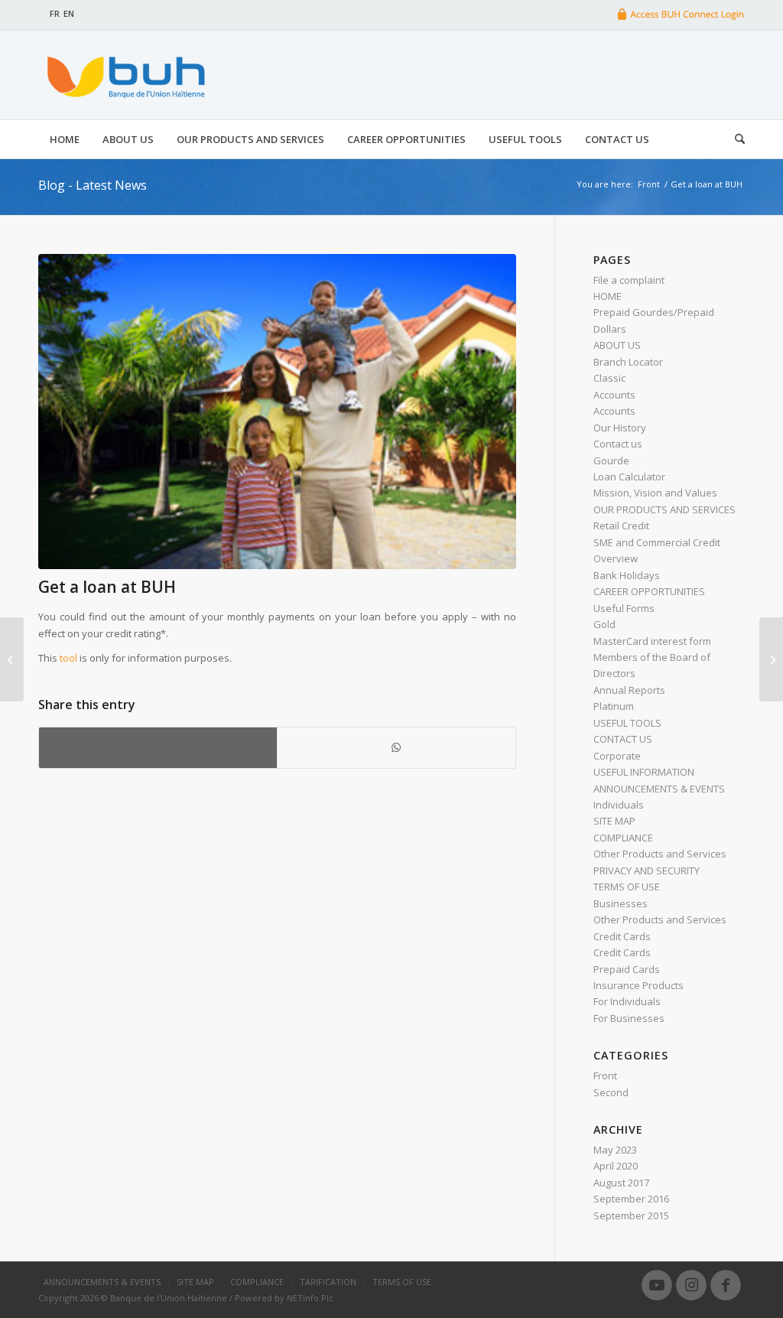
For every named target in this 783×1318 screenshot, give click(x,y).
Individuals (618, 805)
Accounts (614, 395)
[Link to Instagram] (691, 1285)
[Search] (734, 139)
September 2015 (631, 1215)
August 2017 (621, 1182)
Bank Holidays (626, 575)
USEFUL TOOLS (627, 723)
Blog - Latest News (92, 185)
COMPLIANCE (623, 837)
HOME (607, 296)
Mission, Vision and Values (655, 493)
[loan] (277, 411)
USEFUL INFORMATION (643, 772)
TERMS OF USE (626, 886)
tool (68, 658)
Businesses (620, 903)
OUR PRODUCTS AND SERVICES (664, 509)
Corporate (617, 756)
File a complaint (628, 280)
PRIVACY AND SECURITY (646, 870)
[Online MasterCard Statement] (12, 659)
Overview (615, 558)
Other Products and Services (659, 854)
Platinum (613, 706)
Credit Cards (622, 936)
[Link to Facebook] (725, 1285)
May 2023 (615, 1150)
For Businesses (628, 1018)
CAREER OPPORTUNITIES (649, 591)
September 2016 (631, 1199)
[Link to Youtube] (657, 1285)
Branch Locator (628, 362)
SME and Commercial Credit (656, 542)
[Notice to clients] (771, 659)
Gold (604, 624)
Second (611, 1092)
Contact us (617, 444)
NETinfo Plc (310, 1297)
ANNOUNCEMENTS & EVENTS (659, 789)
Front (605, 1075)
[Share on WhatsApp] (396, 747)
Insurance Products (638, 985)
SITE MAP (614, 821)
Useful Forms (624, 608)
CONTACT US (622, 739)
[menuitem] (64, 139)
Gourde (611, 460)
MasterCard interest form (652, 641)
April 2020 (615, 1166)
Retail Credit (621, 525)
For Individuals (627, 1001)
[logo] (124, 75)
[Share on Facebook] (158, 747)
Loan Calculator (629, 476)
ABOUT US (617, 345)
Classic (609, 378)
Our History (619, 427)
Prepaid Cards (626, 969)
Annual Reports (629, 690)
